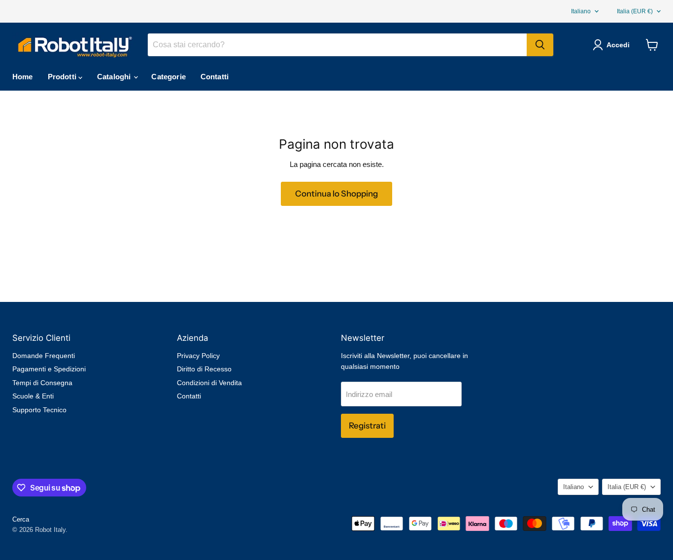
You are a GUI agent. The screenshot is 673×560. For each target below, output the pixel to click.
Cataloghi (115, 76)
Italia (635, 11)
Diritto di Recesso (204, 369)
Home (22, 76)
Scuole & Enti (33, 396)
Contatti (215, 76)
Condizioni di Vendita (209, 383)
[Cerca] (540, 44)
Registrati (367, 425)
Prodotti (63, 76)
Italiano (581, 11)
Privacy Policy (198, 356)
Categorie (168, 76)
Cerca (20, 519)
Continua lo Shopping (336, 193)
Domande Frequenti (43, 356)
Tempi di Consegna (42, 383)
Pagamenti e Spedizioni (49, 369)
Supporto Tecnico (39, 410)
